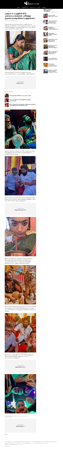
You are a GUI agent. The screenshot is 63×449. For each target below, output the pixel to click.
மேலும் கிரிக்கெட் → (20, 426)
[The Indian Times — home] (31, 3)
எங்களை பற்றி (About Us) (9, 441)
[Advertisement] (20, 82)
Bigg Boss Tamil (33, 7)
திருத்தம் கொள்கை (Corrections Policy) (51, 441)
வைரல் (38, 7)
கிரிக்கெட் (44, 7)
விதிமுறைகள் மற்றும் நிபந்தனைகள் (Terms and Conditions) (14, 444)
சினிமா (18, 7)
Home (5, 11)
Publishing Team (14, 20)
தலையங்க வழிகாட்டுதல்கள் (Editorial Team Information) (22, 441)
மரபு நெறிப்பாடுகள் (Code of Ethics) (37, 441)
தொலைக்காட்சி (25, 7)
